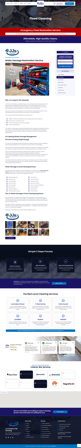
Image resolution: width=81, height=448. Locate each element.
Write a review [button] (13, 349)
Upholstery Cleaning (61, 92)
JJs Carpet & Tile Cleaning (11, 430)
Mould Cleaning (61, 82)
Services (15, 3)
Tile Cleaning (60, 87)
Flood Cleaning (60, 77)
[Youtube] (13, 437)
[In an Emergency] (55, 3)
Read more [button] (27, 352)
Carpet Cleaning (61, 74)
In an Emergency (59, 2)
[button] (7, 80)
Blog (25, 3)
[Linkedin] (8, 437)
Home (8, 3)
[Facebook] (6, 437)
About (11, 3)
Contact (29, 3)
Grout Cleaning (60, 79)
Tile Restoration (61, 90)
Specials (21, 3)
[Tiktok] (10, 437)
